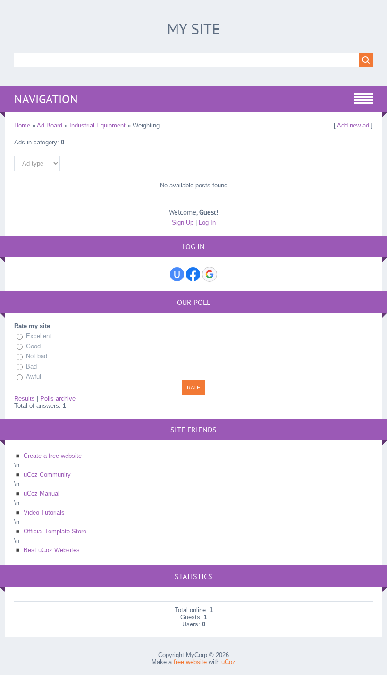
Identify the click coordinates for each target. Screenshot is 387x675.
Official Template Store (55, 531)
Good (33, 346)
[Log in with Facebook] (193, 274)
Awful (33, 376)
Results (24, 398)
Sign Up (183, 222)
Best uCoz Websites (52, 550)
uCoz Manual (41, 493)
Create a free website (53, 455)
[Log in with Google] (209, 274)
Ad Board (49, 125)
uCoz (228, 662)
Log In (207, 222)
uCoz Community (47, 474)
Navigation (46, 99)
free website (190, 662)
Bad (31, 366)
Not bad (36, 356)
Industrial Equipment (97, 125)
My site (193, 29)
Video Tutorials (44, 512)
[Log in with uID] (177, 274)
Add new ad (353, 125)
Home (22, 125)
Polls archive (58, 398)
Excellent (38, 335)
